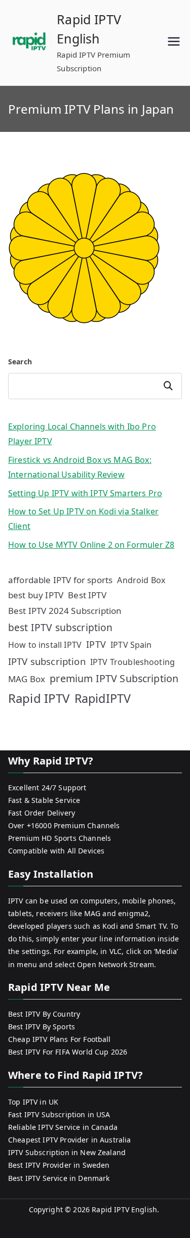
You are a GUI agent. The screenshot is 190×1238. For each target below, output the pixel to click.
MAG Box (26, 679)
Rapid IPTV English (124, 1209)
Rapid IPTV (39, 698)
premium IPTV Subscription (114, 678)
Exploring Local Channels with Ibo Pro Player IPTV (82, 434)
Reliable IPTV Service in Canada (63, 1127)
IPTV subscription (47, 661)
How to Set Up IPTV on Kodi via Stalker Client (83, 519)
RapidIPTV (102, 698)
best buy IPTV (35, 595)
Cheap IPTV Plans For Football (59, 1039)
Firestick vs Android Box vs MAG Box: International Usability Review (79, 467)
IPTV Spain (131, 644)
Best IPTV (87, 595)
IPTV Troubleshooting (132, 662)
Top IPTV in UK (33, 1102)
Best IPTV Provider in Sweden (58, 1165)
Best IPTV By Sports (41, 1026)
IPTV (96, 644)
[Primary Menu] (174, 42)
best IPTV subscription (60, 627)
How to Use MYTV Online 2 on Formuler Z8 (91, 544)
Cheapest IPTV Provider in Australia (69, 1140)
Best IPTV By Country (44, 1014)
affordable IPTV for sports (60, 580)
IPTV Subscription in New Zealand (67, 1152)
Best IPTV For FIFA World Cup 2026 (67, 1052)
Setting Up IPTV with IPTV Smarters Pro (85, 493)
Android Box (141, 580)
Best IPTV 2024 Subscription (65, 610)
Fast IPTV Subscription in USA (59, 1114)
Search (20, 361)
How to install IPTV (45, 644)
